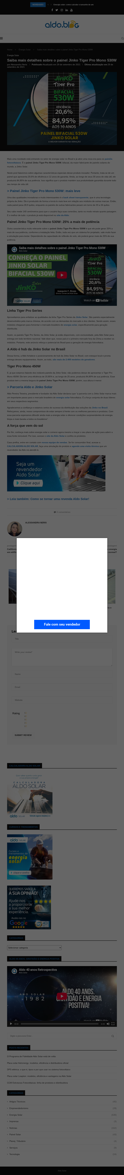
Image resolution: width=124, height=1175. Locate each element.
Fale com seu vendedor (62, 624)
